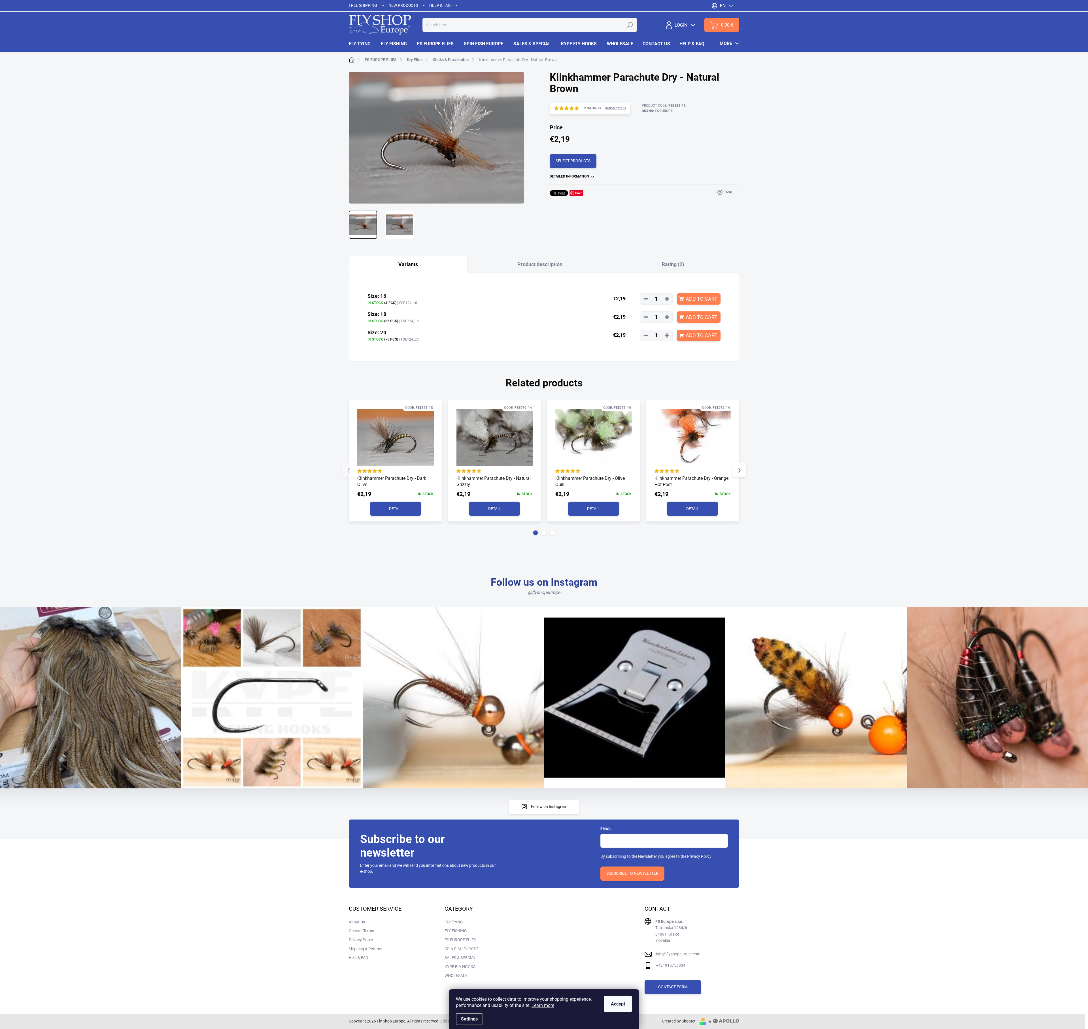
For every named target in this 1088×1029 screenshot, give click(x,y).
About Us (357, 922)
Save (578, 193)
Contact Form (673, 987)
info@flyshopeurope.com (678, 954)
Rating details (615, 108)
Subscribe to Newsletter (632, 873)
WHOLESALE (456, 975)
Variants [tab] (408, 264)
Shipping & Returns (365, 949)
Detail (395, 508)
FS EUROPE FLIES (460, 940)
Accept (618, 1004)
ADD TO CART (701, 299)
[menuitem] (362, 43)
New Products (403, 5)
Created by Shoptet (679, 1021)
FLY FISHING (456, 931)
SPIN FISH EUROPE (462, 949)
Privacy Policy (699, 856)
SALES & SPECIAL (460, 957)
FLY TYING (454, 922)
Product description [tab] (539, 264)
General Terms (361, 931)
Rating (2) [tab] (673, 264)
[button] (535, 532)
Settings (469, 1019)
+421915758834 (670, 965)
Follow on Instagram (549, 806)
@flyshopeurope (544, 592)
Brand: (657, 111)
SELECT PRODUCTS (573, 161)
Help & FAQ (440, 5)
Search (630, 25)
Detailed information (569, 176)
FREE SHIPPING (363, 5)
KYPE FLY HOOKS (460, 966)
